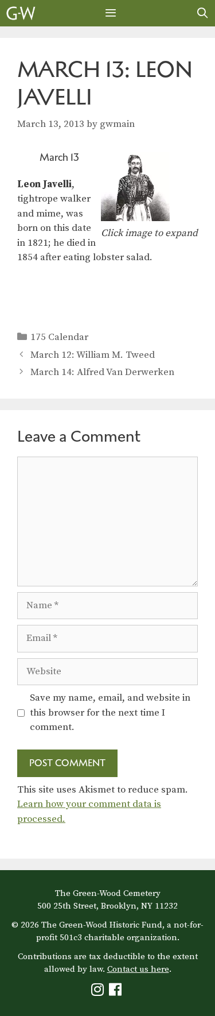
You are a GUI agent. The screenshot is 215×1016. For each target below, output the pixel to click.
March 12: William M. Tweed (92, 355)
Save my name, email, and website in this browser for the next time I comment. (110, 712)
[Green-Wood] (21, 13)
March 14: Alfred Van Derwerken (102, 372)
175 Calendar (59, 337)
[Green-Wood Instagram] (99, 992)
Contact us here (138, 969)
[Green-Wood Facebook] (116, 992)
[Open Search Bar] (202, 13)
